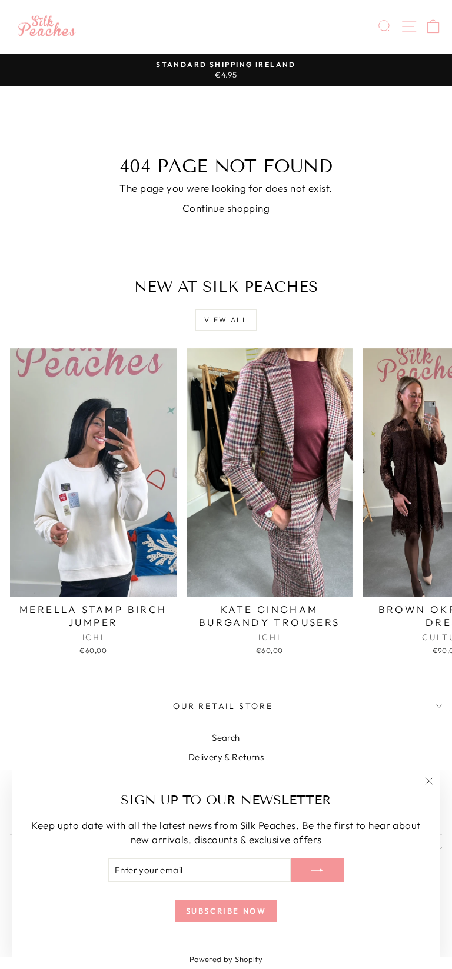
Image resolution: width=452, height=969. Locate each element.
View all (226, 319)
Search (226, 737)
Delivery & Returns (226, 756)
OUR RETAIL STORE (223, 706)
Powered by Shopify (226, 959)
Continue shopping (226, 208)
